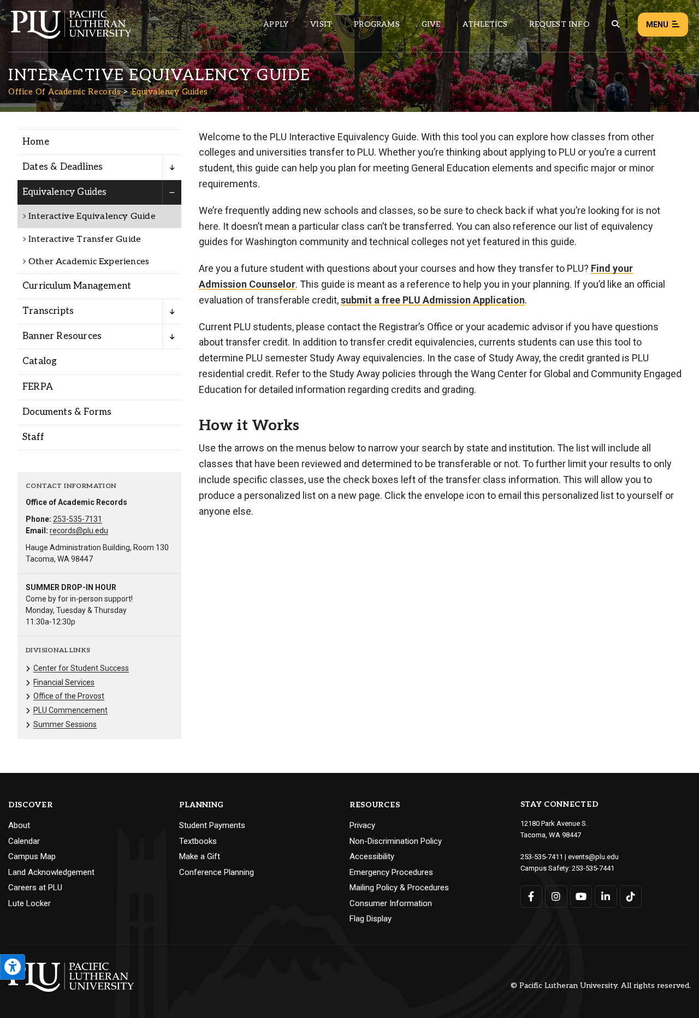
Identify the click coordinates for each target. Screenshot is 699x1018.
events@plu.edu (593, 857)
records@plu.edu (79, 530)
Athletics (485, 24)
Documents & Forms (66, 412)
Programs (377, 24)
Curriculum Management (76, 286)
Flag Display (371, 919)
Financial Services (63, 682)
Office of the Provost (68, 696)
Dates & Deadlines (62, 167)
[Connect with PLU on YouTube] (581, 896)
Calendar (24, 841)
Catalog (39, 361)
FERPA (37, 387)
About (19, 825)
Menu (657, 24)
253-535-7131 (77, 519)
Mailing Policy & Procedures (399, 887)
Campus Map (32, 856)
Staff (33, 437)
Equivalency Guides (170, 92)
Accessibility (372, 856)
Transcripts (48, 311)
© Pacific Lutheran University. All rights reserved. (601, 986)
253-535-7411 (541, 857)
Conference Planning (216, 872)
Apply (275, 24)
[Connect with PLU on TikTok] (631, 896)
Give (431, 24)
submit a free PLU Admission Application (433, 300)
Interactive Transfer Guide (84, 239)
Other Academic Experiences (88, 262)
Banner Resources (62, 336)
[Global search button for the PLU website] (615, 24)
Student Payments (212, 825)
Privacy (362, 825)
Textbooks (198, 841)
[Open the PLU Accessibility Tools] (12, 967)
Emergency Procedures (391, 872)
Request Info (559, 24)
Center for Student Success (81, 668)
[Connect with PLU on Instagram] (556, 896)
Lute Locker (29, 903)
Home (35, 141)
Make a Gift (199, 856)
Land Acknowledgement (51, 872)
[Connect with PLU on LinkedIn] (606, 896)
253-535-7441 (593, 868)
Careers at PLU (35, 887)
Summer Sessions (65, 724)
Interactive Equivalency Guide (92, 216)
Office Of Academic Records (64, 92)
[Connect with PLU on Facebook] (531, 896)
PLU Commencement (70, 710)
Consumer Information (391, 903)
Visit (321, 24)
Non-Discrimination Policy (396, 841)
